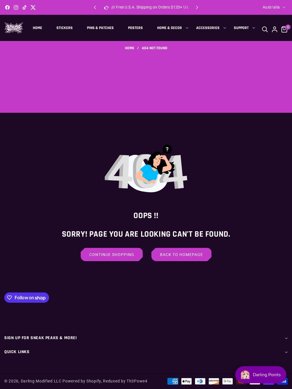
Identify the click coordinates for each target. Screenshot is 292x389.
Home (129, 48)
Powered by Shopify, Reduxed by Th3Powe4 (104, 381)
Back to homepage (181, 254)
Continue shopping (111, 254)
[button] (197, 7)
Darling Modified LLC (41, 381)
